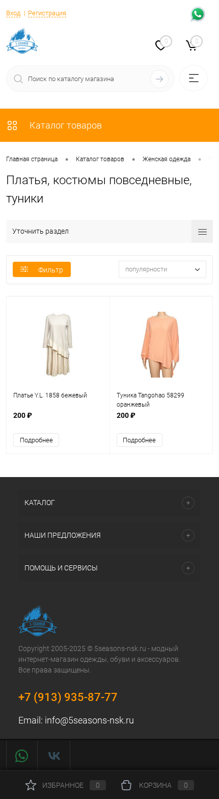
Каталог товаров (65, 125)
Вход (13, 13)
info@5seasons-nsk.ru (89, 720)
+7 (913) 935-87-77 (68, 697)
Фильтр (50, 270)
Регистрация (47, 13)
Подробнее (36, 440)
